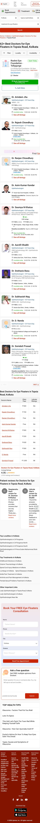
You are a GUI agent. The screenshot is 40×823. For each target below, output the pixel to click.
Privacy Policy (33, 773)
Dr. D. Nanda (18, 320)
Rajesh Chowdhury (8, 412)
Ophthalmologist (18, 36)
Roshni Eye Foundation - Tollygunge (17, 63)
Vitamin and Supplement (4, 762)
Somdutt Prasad (7, 460)
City (4, 638)
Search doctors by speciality (14, 771)
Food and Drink (4, 782)
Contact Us (34, 760)
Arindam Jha (6, 406)
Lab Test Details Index (24, 790)
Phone (5, 629)
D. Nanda (5, 454)
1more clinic (17, 172)
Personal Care (4, 785)
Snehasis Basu (7, 442)
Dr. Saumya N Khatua (22, 207)
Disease (5, 648)
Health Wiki (25, 758)
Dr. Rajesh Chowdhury (22, 122)
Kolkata (8, 36)
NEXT (35, 384)
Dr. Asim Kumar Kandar (23, 185)
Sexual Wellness (4, 774)
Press (33, 780)
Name (5, 619)
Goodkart (4, 759)
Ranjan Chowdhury (8, 418)
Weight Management (5, 778)
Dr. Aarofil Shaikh (20, 245)
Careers (33, 762)
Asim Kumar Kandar (9, 424)
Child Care (4, 789)
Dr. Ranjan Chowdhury (22, 158)
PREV (4, 384)
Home (2, 36)
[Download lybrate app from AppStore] (20, 816)
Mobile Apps (33, 765)
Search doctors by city (14, 759)
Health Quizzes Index (24, 771)
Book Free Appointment (20, 661)
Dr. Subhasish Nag (21, 296)
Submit (31, 696)
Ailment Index (23, 785)
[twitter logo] (17, 800)
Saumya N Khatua (8, 430)
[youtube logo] (26, 800)
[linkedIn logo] (22, 800)
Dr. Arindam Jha (19, 97)
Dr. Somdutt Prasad (21, 346)
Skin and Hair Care (4, 770)
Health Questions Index (24, 765)
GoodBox (4, 791)
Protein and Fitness (4, 766)
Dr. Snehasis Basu (20, 270)
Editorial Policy (33, 776)
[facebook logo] (13, 800)
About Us (34, 758)
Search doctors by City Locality (15, 765)
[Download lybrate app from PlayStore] (20, 811)
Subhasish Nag (7, 448)
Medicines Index (24, 781)
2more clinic (17, 136)
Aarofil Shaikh (6, 436)
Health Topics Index (23, 777)
